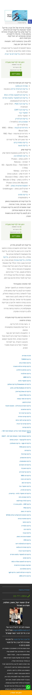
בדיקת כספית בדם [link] (21, 142)
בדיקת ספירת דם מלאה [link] (23, 547)
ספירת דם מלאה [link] (21, 86)
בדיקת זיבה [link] (27, 529)
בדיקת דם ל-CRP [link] (21, 109)
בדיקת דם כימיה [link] (26, 479)
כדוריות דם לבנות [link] (21, 127)
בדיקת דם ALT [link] (26, 483)
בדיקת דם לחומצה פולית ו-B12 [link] (16, 95)
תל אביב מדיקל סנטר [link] (22, 639)
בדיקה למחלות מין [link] (21, 156)
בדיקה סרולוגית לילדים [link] (24, 370)
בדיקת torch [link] (23, 145)
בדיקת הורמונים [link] (26, 409)
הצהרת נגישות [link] (24, 589)
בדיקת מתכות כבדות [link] (24, 519)
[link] (30, 22)
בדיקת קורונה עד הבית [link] (24, 424)
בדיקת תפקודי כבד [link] (25, 486)
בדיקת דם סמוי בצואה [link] (24, 399)
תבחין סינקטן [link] (26, 402)
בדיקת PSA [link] (27, 508)
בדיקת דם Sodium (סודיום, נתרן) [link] (20, 388)
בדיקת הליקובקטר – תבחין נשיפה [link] (20, 440)
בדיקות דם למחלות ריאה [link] (23, 544)
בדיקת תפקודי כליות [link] (24, 381)
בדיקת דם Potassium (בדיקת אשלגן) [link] (19, 384)
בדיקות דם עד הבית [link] (12, 54)
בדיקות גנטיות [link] (19, 260)
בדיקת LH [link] (28, 450)
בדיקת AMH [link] (27, 377)
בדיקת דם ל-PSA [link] (21, 103)
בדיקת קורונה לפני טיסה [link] (23, 420)
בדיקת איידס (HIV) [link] (25, 576)
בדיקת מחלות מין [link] (25, 569)
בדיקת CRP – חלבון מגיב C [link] (22, 504)
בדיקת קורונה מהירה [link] (24, 416)
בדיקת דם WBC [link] (26, 476)
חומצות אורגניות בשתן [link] (19, 185)
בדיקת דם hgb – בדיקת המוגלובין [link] (20, 443)
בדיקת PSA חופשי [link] (25, 395)
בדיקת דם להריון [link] (21, 118)
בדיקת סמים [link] (23, 194)
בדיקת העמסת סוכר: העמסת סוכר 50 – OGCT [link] (16, 436)
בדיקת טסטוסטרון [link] (25, 461)
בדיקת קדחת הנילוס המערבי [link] (22, 366)
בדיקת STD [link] (27, 540)
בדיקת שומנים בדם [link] (25, 497)
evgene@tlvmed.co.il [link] (21, 630)
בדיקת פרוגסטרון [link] (25, 458)
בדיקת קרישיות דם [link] (25, 472)
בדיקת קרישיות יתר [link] (25, 413)
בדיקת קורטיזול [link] (26, 454)
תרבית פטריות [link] (26, 356)
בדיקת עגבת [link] (27, 533)
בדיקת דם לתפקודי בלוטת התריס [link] (15, 98)
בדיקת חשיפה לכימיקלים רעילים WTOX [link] (18, 515)
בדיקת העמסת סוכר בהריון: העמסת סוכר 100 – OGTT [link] (16, 432)
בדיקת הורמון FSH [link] (25, 447)
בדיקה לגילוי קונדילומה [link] (23, 501)
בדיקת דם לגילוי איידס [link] (19, 89)
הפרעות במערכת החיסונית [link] (22, 565)
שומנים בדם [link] (23, 121)
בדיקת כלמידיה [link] (26, 526)
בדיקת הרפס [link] (27, 522)
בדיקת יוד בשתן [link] (26, 511)
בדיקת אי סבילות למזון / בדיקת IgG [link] (20, 572)
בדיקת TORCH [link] (26, 359)
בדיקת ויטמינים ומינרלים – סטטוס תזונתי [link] (18, 406)
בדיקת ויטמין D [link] (26, 468)
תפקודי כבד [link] (23, 112)
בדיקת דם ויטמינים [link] (25, 465)
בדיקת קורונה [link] (26, 427)
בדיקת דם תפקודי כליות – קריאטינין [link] (20, 493)
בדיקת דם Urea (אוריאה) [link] (23, 391)
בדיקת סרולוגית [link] (26, 374)
